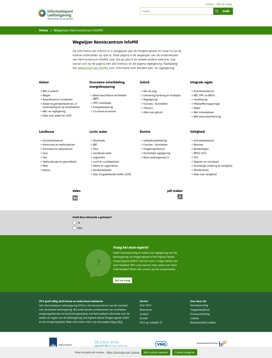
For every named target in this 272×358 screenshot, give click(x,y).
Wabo (197, 108)
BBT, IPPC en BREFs (204, 95)
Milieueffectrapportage (207, 103)
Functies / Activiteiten (155, 103)
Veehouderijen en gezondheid (59, 161)
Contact (209, 4)
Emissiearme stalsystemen (58, 148)
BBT (95, 144)
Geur (45, 153)
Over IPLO (116, 321)
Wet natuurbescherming (207, 116)
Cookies (194, 318)
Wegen (47, 95)
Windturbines (201, 170)
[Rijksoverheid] (60, 344)
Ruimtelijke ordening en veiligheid (213, 165)
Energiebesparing (103, 107)
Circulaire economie (104, 111)
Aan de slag (150, 91)
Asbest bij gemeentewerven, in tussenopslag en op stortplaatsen (61, 105)
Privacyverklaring (200, 314)
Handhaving (200, 99)
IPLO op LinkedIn (151, 322)
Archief (144, 318)
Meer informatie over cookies (123, 352)
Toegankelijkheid (199, 309)
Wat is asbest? (50, 91)
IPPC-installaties (102, 102)
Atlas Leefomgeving (156, 157)
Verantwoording (199, 305)
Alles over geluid (152, 112)
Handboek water (102, 153)
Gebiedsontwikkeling (155, 140)
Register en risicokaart (206, 161)
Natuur (47, 170)
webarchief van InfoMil (93, 68)
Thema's (148, 108)
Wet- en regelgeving (54, 111)
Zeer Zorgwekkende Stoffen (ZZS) (112, 174)
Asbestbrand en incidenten (58, 99)
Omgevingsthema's (154, 148)
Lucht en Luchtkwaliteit (106, 161)
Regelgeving (150, 99)
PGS (196, 157)
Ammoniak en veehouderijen (59, 144)
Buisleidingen (201, 148)
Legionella (99, 157)
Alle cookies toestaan (156, 352)
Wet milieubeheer (204, 112)
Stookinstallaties (102, 170)
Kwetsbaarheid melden (203, 322)
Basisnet (198, 144)
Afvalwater (99, 140)
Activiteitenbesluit (204, 91)
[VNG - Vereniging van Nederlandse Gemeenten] (161, 344)
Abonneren (146, 309)
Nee (80, 228)
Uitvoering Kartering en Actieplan (162, 95)
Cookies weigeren (185, 352)
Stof (45, 157)
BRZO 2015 (200, 153)
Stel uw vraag (224, 4)
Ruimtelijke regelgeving (156, 153)
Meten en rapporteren (105, 165)
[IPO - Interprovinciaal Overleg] (211, 344)
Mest (45, 165)
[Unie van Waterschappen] (111, 344)
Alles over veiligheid (205, 174)
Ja (79, 222)
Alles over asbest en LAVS (57, 115)
